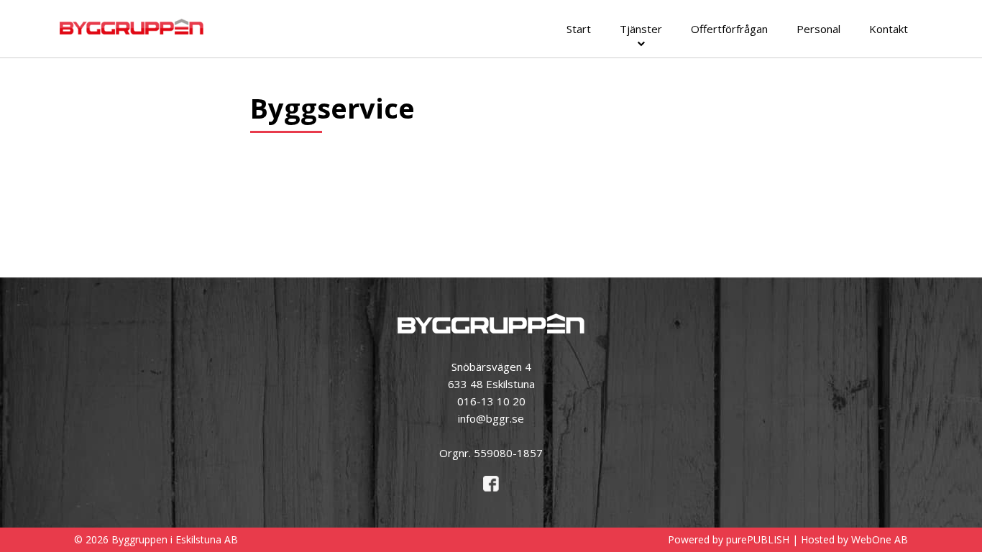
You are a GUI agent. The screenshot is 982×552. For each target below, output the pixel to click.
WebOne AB (879, 539)
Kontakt (888, 29)
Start (578, 29)
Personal (818, 29)
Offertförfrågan (729, 29)
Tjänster (641, 29)
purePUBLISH (757, 539)
